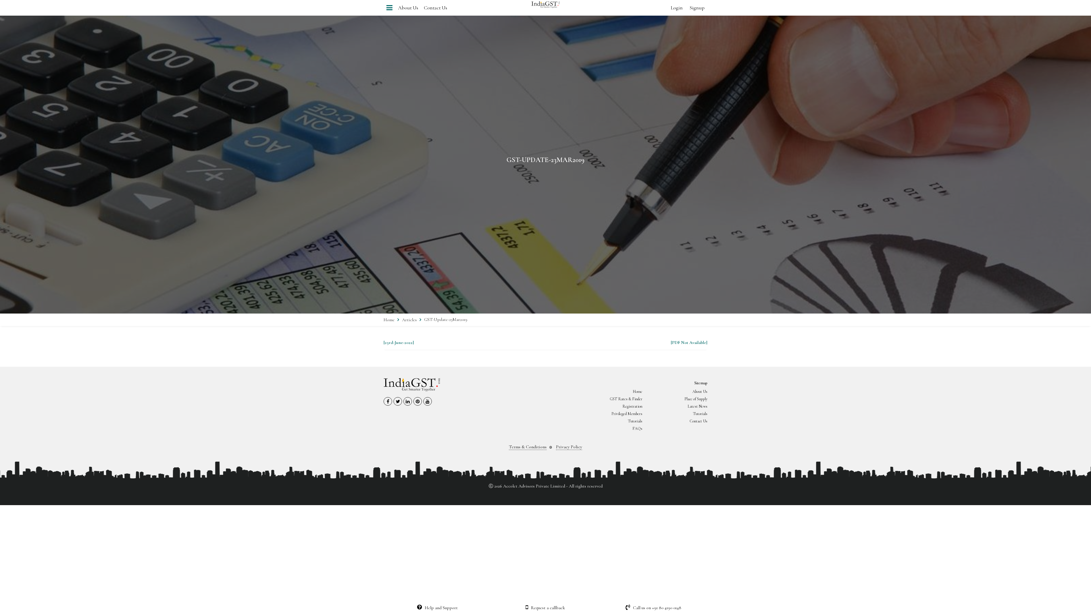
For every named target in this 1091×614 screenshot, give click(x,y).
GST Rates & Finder (626, 399)
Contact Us (435, 8)
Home (389, 320)
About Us (408, 8)
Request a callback (548, 608)
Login (677, 8)
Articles (409, 320)
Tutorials (700, 413)
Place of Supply (695, 399)
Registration (632, 406)
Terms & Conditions (528, 447)
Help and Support (441, 608)
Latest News (697, 406)
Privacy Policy (569, 447)
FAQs (637, 428)
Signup (697, 8)
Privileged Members (626, 413)
